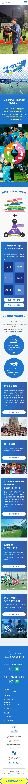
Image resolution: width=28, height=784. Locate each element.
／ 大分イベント (19, 705)
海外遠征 (6, 709)
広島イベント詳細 (14, 300)
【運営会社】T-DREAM (14, 771)
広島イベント (8, 705)
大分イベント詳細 (14, 305)
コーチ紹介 (7, 695)
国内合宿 (6, 713)
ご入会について (8, 716)
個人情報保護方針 (9, 720)
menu (25, 2)
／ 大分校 (13, 691)
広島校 (6, 691)
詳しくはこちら (14, 412)
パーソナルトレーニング (11, 699)
